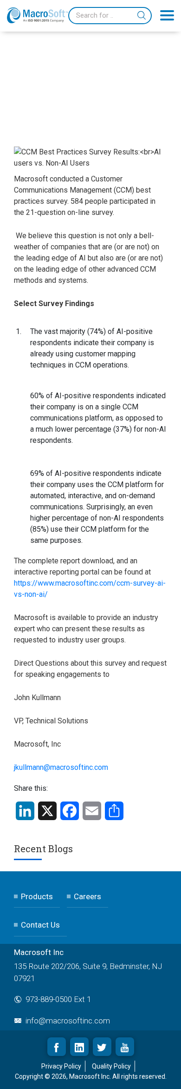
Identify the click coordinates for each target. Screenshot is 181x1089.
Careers (87, 896)
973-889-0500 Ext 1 (58, 999)
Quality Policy (111, 1066)
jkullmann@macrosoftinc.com (61, 767)
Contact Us (40, 924)
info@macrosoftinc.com (68, 1020)
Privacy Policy (61, 1066)
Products (37, 896)
